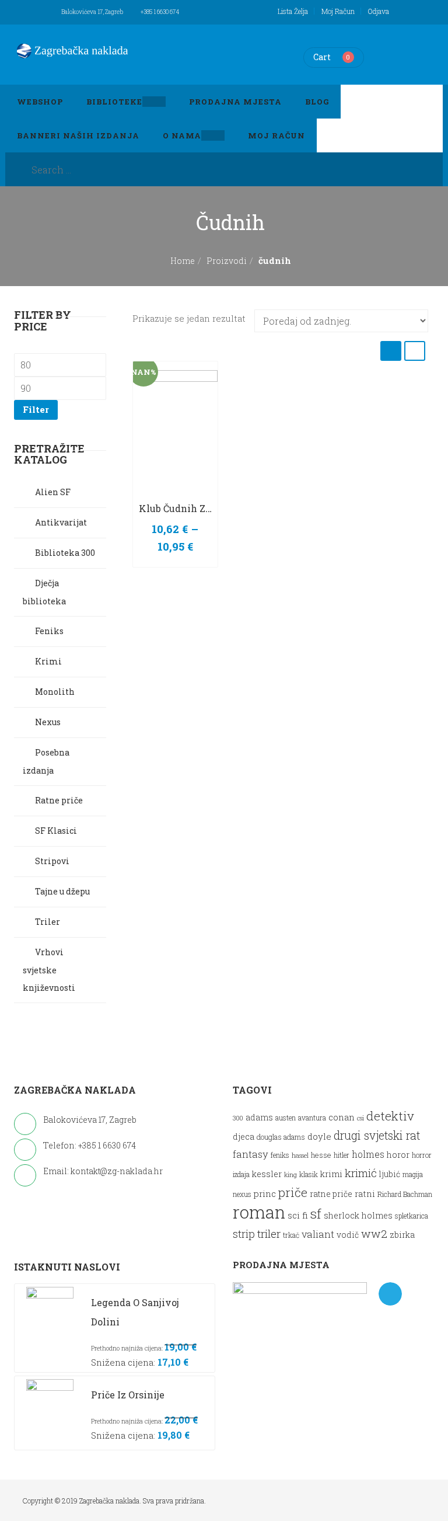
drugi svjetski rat (377, 1135)
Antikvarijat (61, 522)
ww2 (374, 1233)
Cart (322, 56)
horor (398, 1154)
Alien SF (53, 491)
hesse (321, 1155)
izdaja (241, 1174)
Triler (47, 921)
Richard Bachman (404, 1194)
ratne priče (331, 1194)
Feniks (49, 630)
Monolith (55, 691)
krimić (361, 1172)
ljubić (389, 1174)
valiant (318, 1234)
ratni (365, 1193)
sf (315, 1213)
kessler (267, 1173)
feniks (280, 1155)
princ (265, 1193)
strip (244, 1234)
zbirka (402, 1234)
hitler (341, 1155)
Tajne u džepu (62, 891)
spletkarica (411, 1216)
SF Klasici (56, 830)
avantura (312, 1117)
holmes (368, 1154)
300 (238, 1118)
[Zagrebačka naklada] (72, 50)
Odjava (378, 11)
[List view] (414, 350)
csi (360, 1118)
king (290, 1175)
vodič (348, 1235)
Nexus (48, 722)
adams (259, 1117)
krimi (331, 1173)
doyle (319, 1136)
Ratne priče (59, 800)
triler (269, 1233)
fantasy (250, 1154)
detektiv (390, 1116)
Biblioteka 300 (65, 552)
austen (285, 1117)
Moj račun (338, 11)
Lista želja (293, 11)
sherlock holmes (358, 1215)
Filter (36, 409)
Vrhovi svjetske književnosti (49, 969)
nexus (242, 1194)
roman (259, 1211)
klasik (308, 1174)
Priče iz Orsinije (127, 1394)
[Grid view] (390, 350)
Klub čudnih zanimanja (194, 508)
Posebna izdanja (46, 761)
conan (341, 1117)
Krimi (48, 661)
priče (292, 1192)
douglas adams (281, 1136)
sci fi (298, 1215)
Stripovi (52, 860)
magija (412, 1174)
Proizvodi (226, 260)
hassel (300, 1155)
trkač (291, 1235)
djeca (243, 1136)
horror (422, 1155)
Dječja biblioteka (44, 592)
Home (182, 260)
